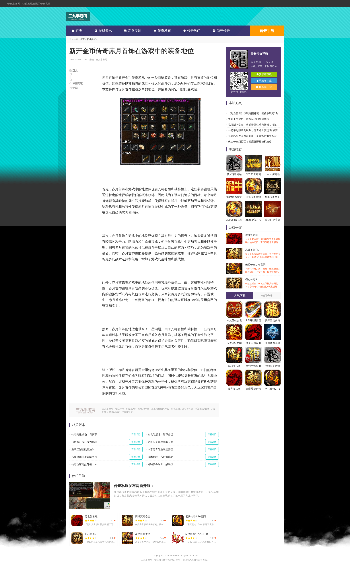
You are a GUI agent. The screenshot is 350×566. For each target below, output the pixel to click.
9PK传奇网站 (253, 197)
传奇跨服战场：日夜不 (84, 434)
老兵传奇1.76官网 (262, 268)
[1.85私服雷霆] (253, 303)
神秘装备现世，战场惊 (160, 464)
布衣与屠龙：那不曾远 (160, 434)
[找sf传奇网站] (234, 156)
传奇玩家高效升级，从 (84, 464)
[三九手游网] (78, 16)
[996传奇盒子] (272, 179)
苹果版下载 (265, 80)
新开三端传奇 (272, 320)
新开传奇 (223, 30)
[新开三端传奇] (272, 303)
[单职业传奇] (234, 348)
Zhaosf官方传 (253, 219)
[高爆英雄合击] (253, 371)
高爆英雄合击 (262, 253)
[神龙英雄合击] (234, 303)
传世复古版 (262, 239)
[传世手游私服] (253, 325)
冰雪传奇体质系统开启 (160, 449)
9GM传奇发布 (234, 197)
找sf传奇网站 (234, 174)
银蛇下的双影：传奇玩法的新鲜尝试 (248, 119)
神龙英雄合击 (234, 320)
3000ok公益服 (234, 219)
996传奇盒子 (272, 197)
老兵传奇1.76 (272, 388)
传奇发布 (164, 30)
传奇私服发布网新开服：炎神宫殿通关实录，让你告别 (258, 135)
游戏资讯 (105, 30)
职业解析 (91, 39)
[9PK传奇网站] (253, 179)
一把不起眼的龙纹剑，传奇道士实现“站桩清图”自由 (257, 130)
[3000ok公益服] (234, 202)
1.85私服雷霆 (253, 320)
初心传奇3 (262, 283)
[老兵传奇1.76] (272, 371)
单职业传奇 (234, 365)
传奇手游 (267, 31)
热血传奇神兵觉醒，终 (160, 441)
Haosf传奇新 (272, 174)
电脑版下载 (265, 87)
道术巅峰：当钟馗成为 (160, 456)
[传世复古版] (234, 371)
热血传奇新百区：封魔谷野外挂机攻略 (250, 141)
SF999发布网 (253, 174)
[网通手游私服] (253, 348)
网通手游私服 (253, 365)
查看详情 (135, 434)
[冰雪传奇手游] (272, 325)
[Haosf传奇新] (272, 156)
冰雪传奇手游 (272, 343)
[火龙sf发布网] (234, 325)
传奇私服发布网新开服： (134, 486)
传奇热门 (193, 30)
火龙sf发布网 (234, 343)
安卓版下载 (265, 74)
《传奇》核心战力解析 (84, 441)
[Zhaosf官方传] (253, 202)
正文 (75, 70)
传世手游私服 (253, 343)
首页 (79, 30)
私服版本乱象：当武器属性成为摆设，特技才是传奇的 (258, 124)
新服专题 (134, 30)
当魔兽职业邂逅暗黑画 (84, 456)
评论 (75, 87)
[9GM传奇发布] (234, 179)
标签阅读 (77, 83)
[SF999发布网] (253, 156)
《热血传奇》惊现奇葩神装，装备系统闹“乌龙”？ (256, 113)
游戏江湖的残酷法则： (84, 449)
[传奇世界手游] (272, 202)
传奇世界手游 (272, 219)
